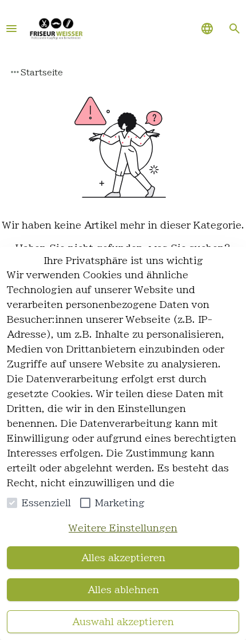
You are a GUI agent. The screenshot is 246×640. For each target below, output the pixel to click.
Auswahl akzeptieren (123, 621)
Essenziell (46, 502)
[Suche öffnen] (234, 28)
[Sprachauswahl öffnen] (207, 28)
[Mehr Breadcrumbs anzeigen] (15, 72)
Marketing (120, 502)
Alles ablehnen (123, 589)
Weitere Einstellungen (123, 528)
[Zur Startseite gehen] (56, 28)
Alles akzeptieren (123, 557)
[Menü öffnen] (11, 28)
